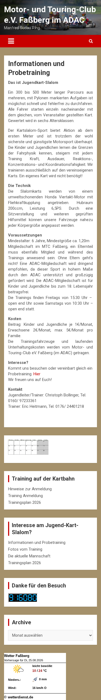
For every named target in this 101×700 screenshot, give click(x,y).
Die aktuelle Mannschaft (29, 556)
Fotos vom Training (25, 549)
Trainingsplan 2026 (24, 502)
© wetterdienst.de (18, 697)
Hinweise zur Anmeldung (30, 489)
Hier (36, 374)
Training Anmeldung (25, 495)
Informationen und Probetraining (36, 542)
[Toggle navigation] (11, 41)
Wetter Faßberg (16, 656)
